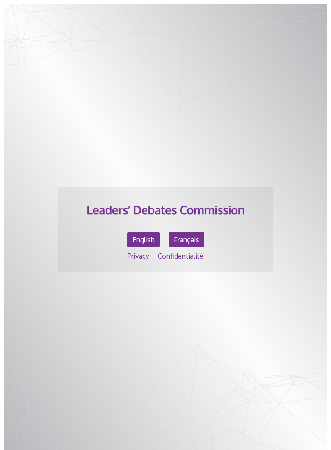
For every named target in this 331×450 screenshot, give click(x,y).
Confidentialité (180, 256)
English (143, 239)
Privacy (138, 256)
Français (186, 239)
